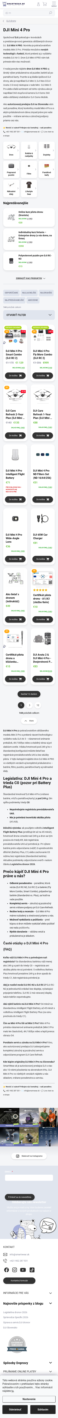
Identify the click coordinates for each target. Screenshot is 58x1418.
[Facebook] (6, 1269)
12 (38, 705)
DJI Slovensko (10, 1327)
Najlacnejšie (29, 293)
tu (12, 1390)
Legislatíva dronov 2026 (22, 864)
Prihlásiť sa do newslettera (19, 1197)
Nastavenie (29, 1399)
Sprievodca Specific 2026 (15, 1317)
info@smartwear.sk (19, 1254)
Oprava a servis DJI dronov (16, 1322)
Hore (31, 721)
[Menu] (54, 4)
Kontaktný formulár (19, 1281)
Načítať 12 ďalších (29, 694)
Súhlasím (43, 1409)
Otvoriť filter (16, 315)
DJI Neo (41, 81)
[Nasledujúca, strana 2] (29, 705)
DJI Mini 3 (31, 81)
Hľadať (51, 13)
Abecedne (33, 300)
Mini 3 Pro (16, 49)
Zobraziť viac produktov (29, 278)
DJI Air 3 (15, 57)
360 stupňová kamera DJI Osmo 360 (31, 93)
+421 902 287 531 (19, 1260)
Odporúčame (11, 293)
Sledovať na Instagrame (32, 1156)
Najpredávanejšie (14, 300)
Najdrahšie (46, 293)
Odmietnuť (15, 1409)
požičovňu (24, 927)
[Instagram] (14, 1269)
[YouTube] (23, 1269)
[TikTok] (31, 1269)
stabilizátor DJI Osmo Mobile (33, 97)
